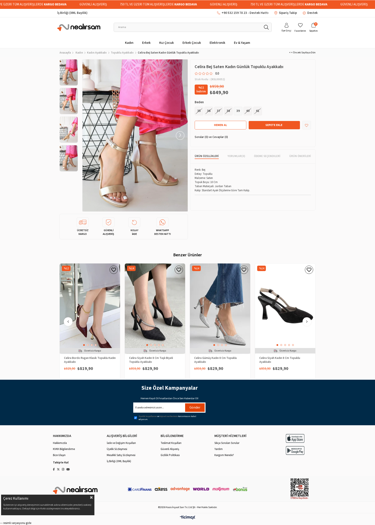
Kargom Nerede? (224, 455)
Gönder (194, 407)
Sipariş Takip (288, 13)
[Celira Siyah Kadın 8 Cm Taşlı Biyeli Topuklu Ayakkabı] (155, 308)
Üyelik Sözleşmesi (117, 449)
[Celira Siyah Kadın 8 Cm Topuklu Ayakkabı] (285, 308)
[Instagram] (63, 469)
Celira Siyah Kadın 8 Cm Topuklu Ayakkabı (279, 359)
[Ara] (266, 27)
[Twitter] (58, 469)
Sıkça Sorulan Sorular (226, 443)
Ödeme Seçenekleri (267, 156)
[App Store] (295, 438)
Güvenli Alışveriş (170, 449)
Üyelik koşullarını (148, 416)
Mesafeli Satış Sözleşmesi (121, 455)
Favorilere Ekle (113, 269)
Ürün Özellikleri (207, 156)
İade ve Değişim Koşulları (121, 443)
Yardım (218, 449)
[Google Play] (295, 450)
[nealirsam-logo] (75, 490)
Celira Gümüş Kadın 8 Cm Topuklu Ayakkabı (215, 359)
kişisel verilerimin (169, 416)
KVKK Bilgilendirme (64, 449)
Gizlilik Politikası (170, 455)
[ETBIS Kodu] (300, 488)
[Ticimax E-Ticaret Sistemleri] (187, 517)
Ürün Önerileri (300, 156)
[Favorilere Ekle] (307, 125)
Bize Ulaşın (59, 455)
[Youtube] (68, 469)
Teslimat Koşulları (171, 443)
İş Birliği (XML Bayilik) (72, 13)
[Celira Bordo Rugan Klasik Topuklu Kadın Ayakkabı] (90, 308)
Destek (312, 13)
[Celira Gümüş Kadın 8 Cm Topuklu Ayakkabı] (220, 308)
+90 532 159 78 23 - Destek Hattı (245, 13)
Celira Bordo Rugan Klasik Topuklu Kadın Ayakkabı (90, 359)
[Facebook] (54, 469)
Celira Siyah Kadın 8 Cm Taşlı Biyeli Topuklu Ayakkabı (151, 359)
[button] (84, 345)
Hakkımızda (60, 443)
